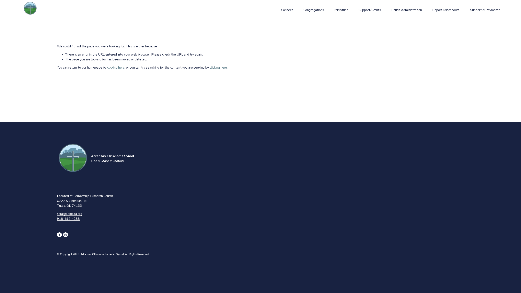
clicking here (116, 67)
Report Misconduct (446, 10)
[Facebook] (59, 234)
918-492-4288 (68, 218)
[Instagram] (65, 234)
